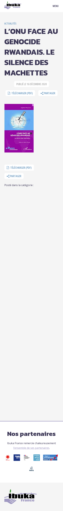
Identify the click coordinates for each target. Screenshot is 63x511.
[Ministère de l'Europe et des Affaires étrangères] (26, 460)
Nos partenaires (31, 433)
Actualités (10, 23)
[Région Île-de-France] (7, 460)
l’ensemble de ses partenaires (31, 448)
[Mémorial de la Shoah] (17, 460)
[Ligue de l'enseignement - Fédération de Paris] (50, 460)
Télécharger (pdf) (22, 93)
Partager (49, 93)
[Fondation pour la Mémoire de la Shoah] (36, 460)
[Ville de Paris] (31, 471)
